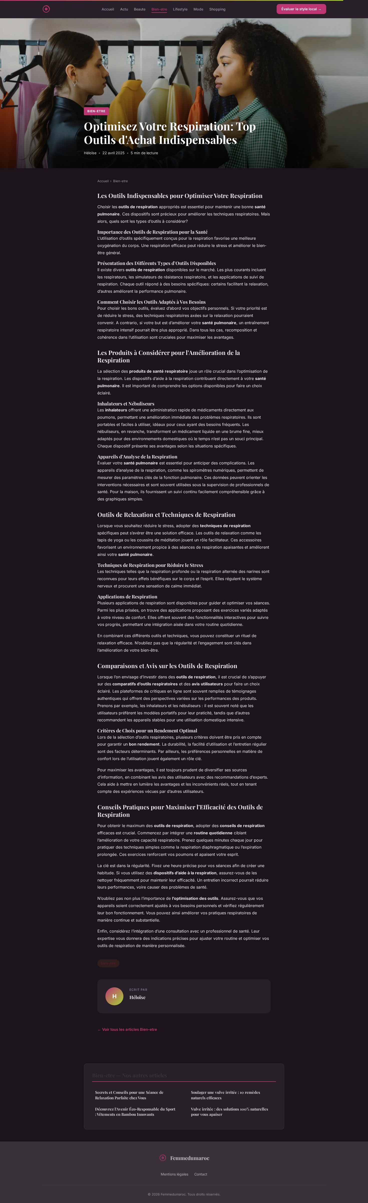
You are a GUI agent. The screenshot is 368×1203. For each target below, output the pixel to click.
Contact (200, 1174)
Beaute (139, 9)
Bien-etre (159, 9)
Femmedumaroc (189, 1157)
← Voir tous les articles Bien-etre (127, 1029)
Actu (124, 9)
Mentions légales (174, 1174)
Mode (198, 9)
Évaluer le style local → (301, 9)
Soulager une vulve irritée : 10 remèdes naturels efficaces (225, 1095)
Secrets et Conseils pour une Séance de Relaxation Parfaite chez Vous (129, 1095)
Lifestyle (180, 9)
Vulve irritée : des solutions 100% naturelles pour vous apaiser (229, 1112)
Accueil (108, 9)
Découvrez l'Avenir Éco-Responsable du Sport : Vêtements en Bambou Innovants (135, 1112)
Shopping (217, 9)
